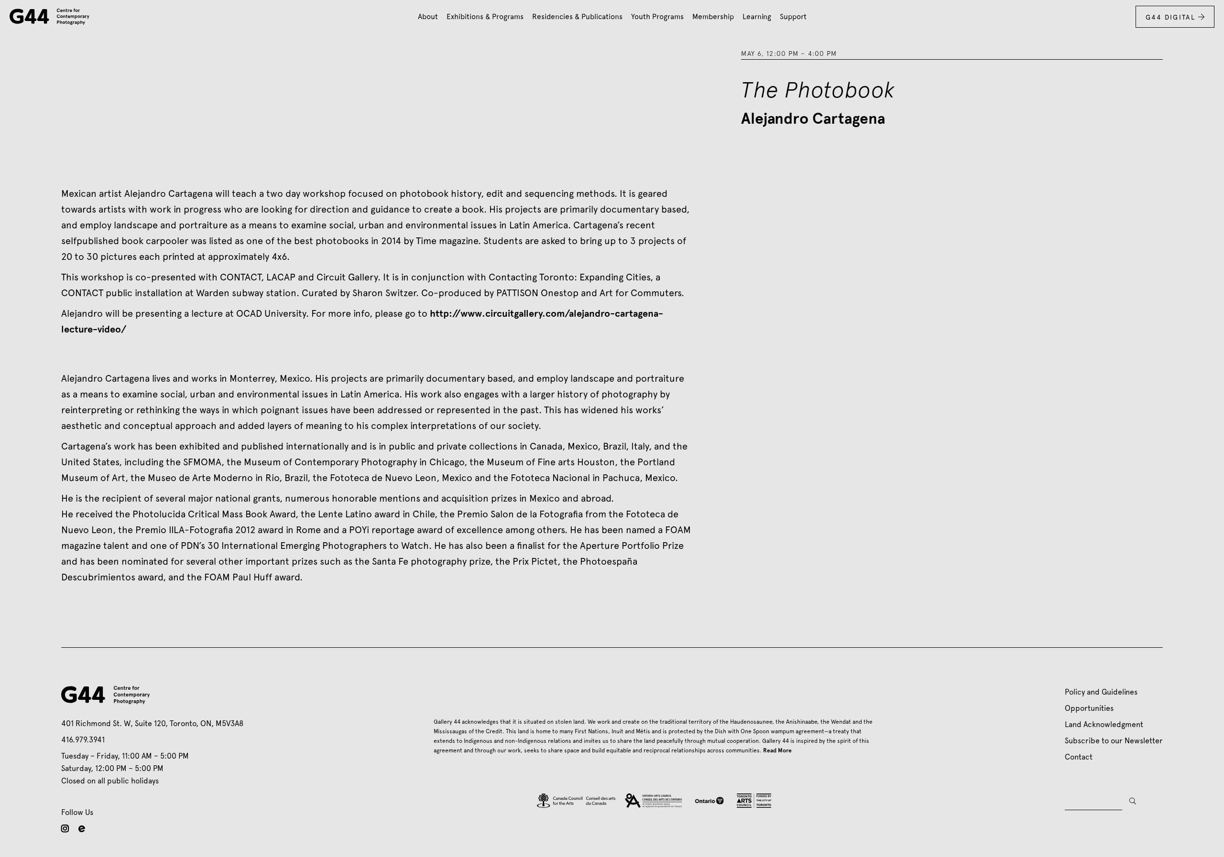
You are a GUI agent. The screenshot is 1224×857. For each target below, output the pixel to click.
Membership (713, 16)
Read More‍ (777, 750)
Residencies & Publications (577, 16)
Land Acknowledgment (1104, 724)
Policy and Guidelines (1101, 691)
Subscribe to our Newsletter (1114, 740)
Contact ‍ (1080, 756)
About (428, 16)
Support (793, 16)
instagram (65, 828)
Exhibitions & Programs (485, 16)
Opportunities (1089, 708)
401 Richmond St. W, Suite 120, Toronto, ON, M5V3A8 (152, 723)
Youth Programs (657, 16)
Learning (757, 16)
